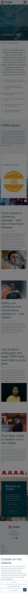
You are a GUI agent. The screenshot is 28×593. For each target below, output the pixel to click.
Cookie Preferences (14, 586)
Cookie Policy (9, 579)
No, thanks (14, 590)
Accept (14, 582)
